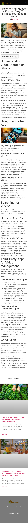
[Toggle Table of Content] (15, 56)
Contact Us (19, 507)
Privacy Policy (14, 510)
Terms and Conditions (14, 513)
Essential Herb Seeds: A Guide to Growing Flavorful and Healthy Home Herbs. (13, 419)
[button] (25, 3)
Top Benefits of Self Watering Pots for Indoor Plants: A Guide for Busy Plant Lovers (13, 473)
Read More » (5, 434)
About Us (7, 507)
